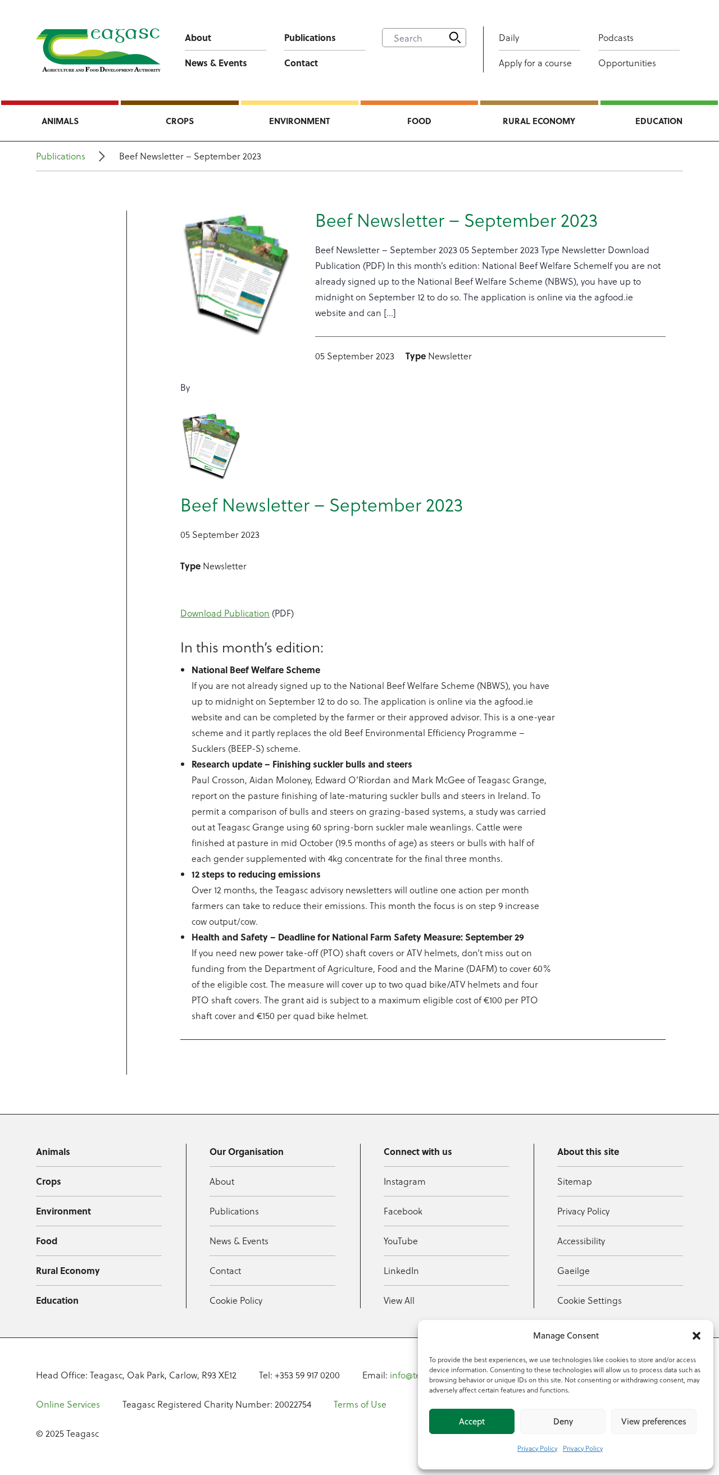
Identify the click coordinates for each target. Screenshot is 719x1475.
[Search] (455, 37)
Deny (563, 1421)
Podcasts (616, 37)
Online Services (68, 1404)
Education (658, 121)
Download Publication (225, 612)
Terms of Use (360, 1404)
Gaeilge (573, 1270)
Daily (509, 37)
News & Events (216, 62)
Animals (60, 121)
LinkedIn (401, 1270)
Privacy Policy (537, 1448)
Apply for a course (535, 62)
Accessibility (581, 1240)
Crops (180, 121)
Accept (472, 1421)
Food (419, 121)
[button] (696, 1335)
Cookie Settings (589, 1300)
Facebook (403, 1210)
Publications (310, 37)
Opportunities (627, 62)
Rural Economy (539, 121)
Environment (299, 121)
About (198, 37)
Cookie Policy (236, 1300)
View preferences (653, 1421)
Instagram (405, 1181)
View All (399, 1300)
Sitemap (574, 1181)
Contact (301, 62)
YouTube (401, 1240)
